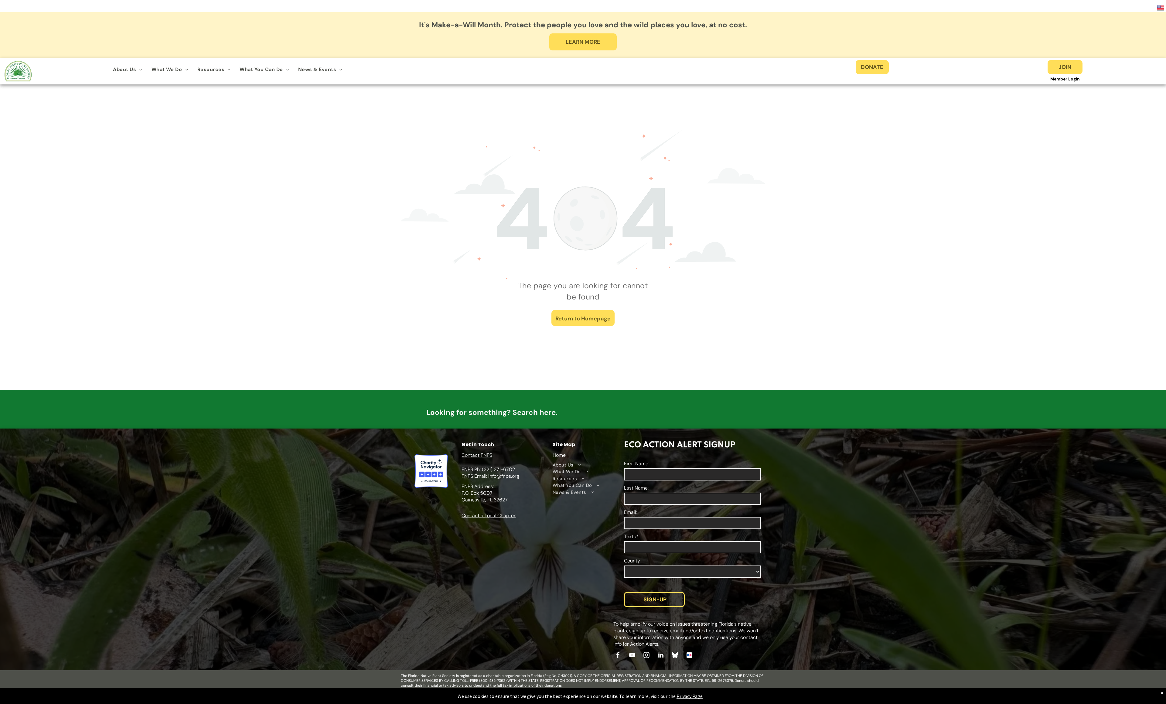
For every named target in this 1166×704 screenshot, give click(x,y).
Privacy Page (690, 696)
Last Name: (636, 488)
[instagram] (646, 656)
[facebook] (617, 656)
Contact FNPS (477, 455)
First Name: (636, 463)
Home (559, 455)
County (632, 561)
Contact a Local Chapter (489, 515)
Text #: (631, 536)
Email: (630, 512)
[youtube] (632, 656)
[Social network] (675, 656)
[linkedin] (660, 656)
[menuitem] (127, 69)
